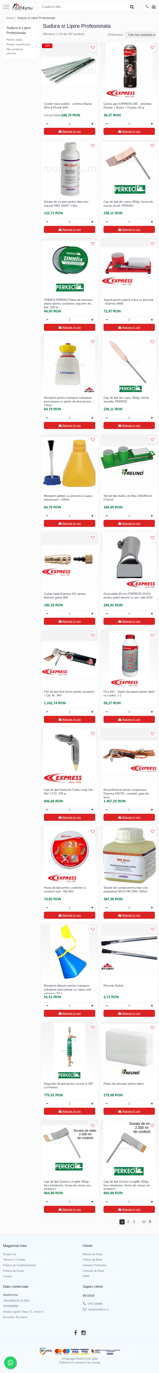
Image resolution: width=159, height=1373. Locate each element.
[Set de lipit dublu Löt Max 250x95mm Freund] (129, 463)
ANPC (86, 1276)
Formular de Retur (93, 1270)
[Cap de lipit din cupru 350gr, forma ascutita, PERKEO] (129, 365)
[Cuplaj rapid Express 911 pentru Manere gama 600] (69, 561)
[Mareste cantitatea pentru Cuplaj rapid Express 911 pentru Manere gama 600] (92, 613)
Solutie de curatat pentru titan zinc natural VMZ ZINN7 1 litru (66, 203)
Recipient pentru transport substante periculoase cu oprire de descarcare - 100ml (68, 401)
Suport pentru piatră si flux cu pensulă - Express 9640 (128, 301)
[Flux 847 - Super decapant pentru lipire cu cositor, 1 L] (129, 659)
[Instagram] (83, 1333)
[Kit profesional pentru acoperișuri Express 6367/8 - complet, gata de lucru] (129, 757)
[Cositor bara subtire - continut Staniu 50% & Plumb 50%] (69, 71)
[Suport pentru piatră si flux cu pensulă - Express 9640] (129, 267)
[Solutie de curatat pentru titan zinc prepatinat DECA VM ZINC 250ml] (129, 855)
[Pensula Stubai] (129, 953)
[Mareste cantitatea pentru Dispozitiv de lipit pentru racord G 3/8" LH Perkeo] (92, 1103)
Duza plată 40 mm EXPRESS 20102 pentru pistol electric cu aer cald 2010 (128, 595)
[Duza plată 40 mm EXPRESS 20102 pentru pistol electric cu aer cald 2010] (129, 561)
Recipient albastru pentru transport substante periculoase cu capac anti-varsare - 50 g (68, 989)
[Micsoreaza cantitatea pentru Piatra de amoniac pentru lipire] (107, 1103)
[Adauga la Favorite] (92, 47)
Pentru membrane (18, 44)
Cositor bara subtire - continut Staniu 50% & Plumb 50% (68, 105)
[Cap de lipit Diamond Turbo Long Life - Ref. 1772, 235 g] (69, 757)
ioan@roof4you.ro (98, 1309)
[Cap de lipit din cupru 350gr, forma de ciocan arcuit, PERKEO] (129, 169)
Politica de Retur (92, 1259)
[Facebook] (75, 1333)
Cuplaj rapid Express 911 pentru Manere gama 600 (65, 595)
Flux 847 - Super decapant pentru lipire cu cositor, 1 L (129, 693)
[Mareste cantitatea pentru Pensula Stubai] (152, 1006)
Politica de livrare (13, 1270)
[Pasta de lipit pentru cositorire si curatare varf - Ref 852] (69, 855)
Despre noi (9, 1254)
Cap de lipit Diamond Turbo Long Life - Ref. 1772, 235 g (69, 791)
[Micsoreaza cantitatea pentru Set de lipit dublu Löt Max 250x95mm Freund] (107, 516)
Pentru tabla (14, 39)
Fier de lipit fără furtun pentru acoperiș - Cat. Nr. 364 (69, 693)
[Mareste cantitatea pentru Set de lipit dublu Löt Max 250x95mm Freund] (152, 516)
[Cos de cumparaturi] (154, 6)
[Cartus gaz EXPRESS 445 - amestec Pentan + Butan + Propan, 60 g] (129, 71)
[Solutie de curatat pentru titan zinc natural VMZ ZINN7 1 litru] (69, 169)
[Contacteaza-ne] (147, 6)
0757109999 (94, 1303)
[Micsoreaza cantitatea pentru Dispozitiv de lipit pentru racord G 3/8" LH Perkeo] (47, 1103)
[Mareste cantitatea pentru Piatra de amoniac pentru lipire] (152, 1103)
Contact (7, 1276)
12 (143, 1221)
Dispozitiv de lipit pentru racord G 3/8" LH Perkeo (68, 1085)
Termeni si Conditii (14, 1259)
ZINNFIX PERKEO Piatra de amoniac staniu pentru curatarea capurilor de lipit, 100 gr (68, 303)
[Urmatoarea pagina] (150, 1221)
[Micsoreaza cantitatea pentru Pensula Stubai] (107, 1006)
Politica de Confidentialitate (19, 1265)
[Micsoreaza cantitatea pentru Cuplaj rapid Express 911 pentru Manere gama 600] (47, 613)
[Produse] (6, 7)
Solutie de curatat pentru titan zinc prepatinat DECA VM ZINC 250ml (126, 889)
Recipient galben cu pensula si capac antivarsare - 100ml (68, 497)
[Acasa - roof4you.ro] (22, 7)
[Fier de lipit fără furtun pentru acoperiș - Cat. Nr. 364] (69, 659)
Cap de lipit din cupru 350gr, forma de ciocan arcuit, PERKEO (128, 203)
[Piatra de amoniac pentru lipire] (129, 1051)
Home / (11, 17)
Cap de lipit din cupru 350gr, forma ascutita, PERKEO (126, 399)
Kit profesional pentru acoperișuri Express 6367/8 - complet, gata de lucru (126, 793)
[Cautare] (132, 6)
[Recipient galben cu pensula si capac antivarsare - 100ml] (69, 463)
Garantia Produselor (94, 1265)
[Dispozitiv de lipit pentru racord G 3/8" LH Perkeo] (69, 1051)
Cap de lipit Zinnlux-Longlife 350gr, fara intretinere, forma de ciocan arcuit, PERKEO (69, 1185)
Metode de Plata (92, 1254)
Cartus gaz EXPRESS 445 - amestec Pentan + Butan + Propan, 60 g (128, 105)
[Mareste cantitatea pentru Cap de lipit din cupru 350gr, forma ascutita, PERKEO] (152, 418)
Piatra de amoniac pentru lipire (124, 1083)
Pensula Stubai (113, 985)
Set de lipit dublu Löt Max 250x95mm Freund (128, 497)
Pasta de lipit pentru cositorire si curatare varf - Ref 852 (65, 889)
